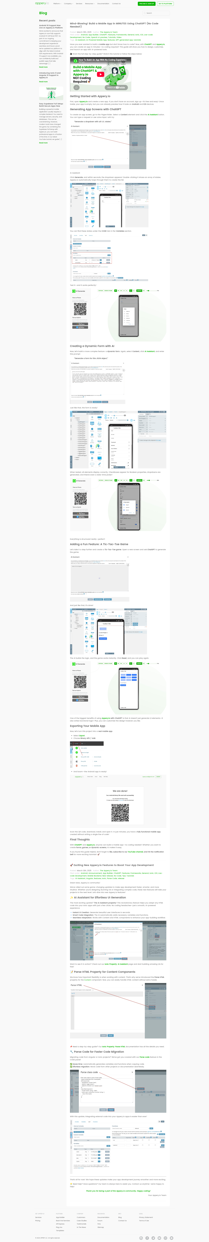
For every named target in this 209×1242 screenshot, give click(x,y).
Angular (89, 878)
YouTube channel (135, 851)
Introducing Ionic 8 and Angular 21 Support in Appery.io (50, 75)
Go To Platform (165, 4)
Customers (81, 1217)
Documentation (103, 1217)
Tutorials (112, 37)
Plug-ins (59, 1227)
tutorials (137, 40)
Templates (60, 1230)
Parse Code (112, 878)
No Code (86, 37)
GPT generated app (124, 40)
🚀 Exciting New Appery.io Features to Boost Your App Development (112, 865)
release (121, 878)
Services (38, 1217)
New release (107, 875)
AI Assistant (80, 40)
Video (118, 37)
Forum (100, 1220)
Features (111, 34)
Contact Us (122, 1220)
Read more (43, 67)
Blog (43, 13)
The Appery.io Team (109, 32)
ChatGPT (103, 34)
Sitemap (101, 1227)
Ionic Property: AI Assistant (116, 964)
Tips (124, 875)
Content (87, 980)
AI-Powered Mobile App (96, 40)
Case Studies (82, 1220)
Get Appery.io (39, 1214)
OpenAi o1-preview (99, 37)
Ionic (137, 34)
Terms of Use (144, 1220)
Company (80, 1214)
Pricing (146, 4)
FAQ (99, 1224)
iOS (141, 34)
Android (84, 34)
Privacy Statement (146, 1217)
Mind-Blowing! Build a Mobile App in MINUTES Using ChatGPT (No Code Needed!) (114, 25)
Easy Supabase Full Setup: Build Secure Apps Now (51, 104)
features (111, 40)
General (131, 34)
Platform (59, 1214)
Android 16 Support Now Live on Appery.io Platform (51, 26)
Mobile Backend (94, 875)
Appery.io (91, 844)
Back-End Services (63, 1220)
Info (119, 1214)
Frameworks (121, 34)
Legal (141, 1214)
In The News (81, 1227)
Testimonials (81, 1224)
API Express (60, 1224)
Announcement (95, 873)
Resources (101, 1214)
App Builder (93, 34)
